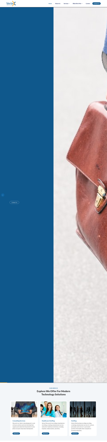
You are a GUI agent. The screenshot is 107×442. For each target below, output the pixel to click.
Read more (16, 433)
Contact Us (96, 3)
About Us (57, 3)
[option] (53, 195)
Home (50, 3)
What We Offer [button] (77, 3)
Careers (88, 3)
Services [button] (66, 3)
